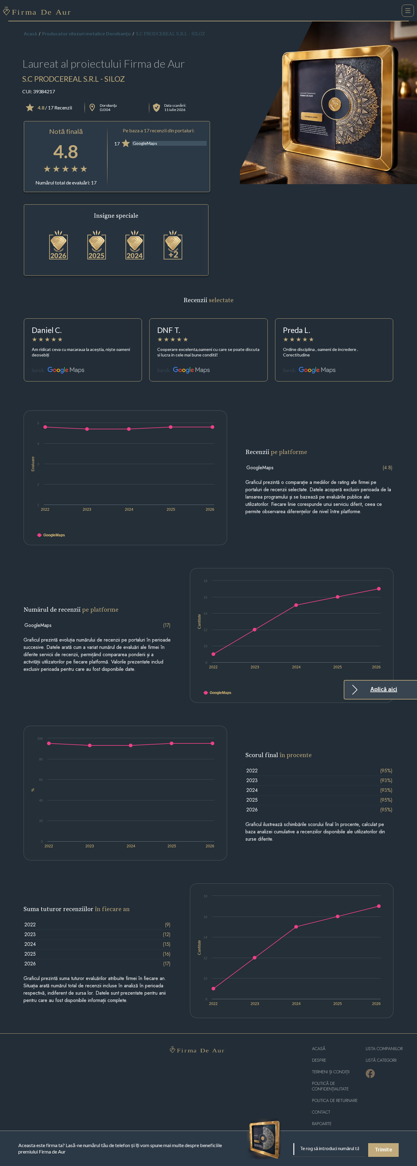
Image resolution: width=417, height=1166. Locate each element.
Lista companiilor (384, 1049)
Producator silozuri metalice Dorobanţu (86, 34)
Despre (319, 1060)
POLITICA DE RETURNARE (334, 1100)
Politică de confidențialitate (330, 1086)
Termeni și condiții (331, 1072)
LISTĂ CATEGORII (381, 1060)
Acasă (30, 34)
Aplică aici (383, 690)
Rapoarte (322, 1124)
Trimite (383, 1150)
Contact (321, 1112)
